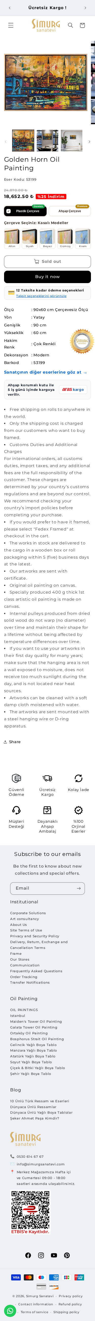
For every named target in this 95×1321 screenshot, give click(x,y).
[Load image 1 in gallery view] (23, 140)
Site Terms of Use (26, 930)
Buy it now (47, 276)
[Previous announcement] (9, 7)
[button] (10, 25)
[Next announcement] (85, 7)
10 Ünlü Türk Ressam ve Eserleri (39, 1101)
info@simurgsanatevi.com (41, 1164)
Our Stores (19, 959)
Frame (16, 953)
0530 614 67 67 (30, 1156)
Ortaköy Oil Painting (29, 1033)
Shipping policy (66, 1312)
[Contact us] (10, 1311)
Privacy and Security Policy (34, 936)
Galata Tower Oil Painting (34, 1027)
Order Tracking (23, 977)
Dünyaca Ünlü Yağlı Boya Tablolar (41, 1112)
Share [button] (15, 742)
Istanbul (17, 1016)
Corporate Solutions (28, 913)
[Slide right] (89, 141)
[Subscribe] (79, 888)
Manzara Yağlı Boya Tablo (33, 1050)
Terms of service (34, 1312)
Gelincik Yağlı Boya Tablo (33, 1045)
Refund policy (70, 1304)
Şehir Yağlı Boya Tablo (30, 1074)
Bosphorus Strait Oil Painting (37, 1039)
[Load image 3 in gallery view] (71, 140)
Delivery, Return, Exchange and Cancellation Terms (39, 945)
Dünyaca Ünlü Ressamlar (33, 1107)
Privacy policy (71, 1296)
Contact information (35, 1304)
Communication (25, 965)
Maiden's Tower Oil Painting (36, 1021)
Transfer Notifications (30, 982)
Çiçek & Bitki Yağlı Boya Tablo (37, 1068)
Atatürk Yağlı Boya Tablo (32, 1056)
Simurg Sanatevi (40, 1296)
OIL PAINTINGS (24, 1010)
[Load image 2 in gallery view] (47, 140)
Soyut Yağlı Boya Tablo (31, 1062)
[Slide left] (5, 141)
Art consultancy (24, 919)
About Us (18, 925)
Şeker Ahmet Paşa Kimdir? (34, 1118)
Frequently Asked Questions (36, 971)
